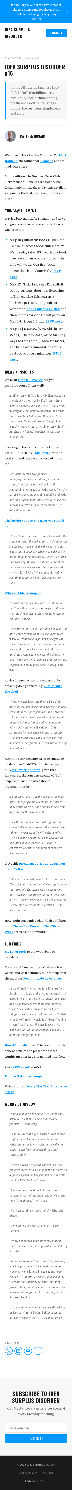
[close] (67, 11)
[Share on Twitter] (9, 1351)
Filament (46, 161)
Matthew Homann (33, 136)
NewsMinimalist (17, 1045)
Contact (47, 1473)
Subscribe (56, 33)
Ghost (44, 1481)
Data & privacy (28, 1473)
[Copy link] (38, 1351)
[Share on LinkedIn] (18, 1351)
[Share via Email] (28, 1351)
